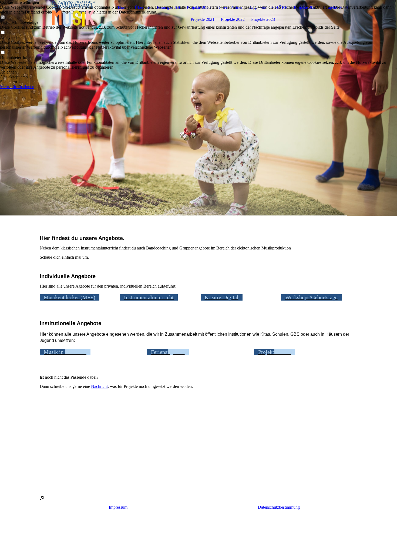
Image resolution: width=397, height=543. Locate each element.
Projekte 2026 (199, 7)
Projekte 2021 (202, 19)
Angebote (257, 7)
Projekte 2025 (306, 7)
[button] (198, 72)
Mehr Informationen (17, 86)
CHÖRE (279, 7)
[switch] (2, 32)
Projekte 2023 (263, 19)
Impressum (118, 507)
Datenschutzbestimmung (279, 507)
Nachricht (99, 386)
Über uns (142, 7)
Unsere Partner (230, 7)
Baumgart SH (168, 7)
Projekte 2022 (233, 19)
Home (123, 7)
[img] (73, 13)
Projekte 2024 (336, 7)
